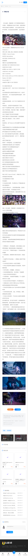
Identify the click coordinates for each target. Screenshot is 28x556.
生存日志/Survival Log (7, 479)
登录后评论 (9, 532)
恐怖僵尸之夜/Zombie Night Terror (7, 463)
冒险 (9, 52)
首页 (3, 6)
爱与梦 (4, 438)
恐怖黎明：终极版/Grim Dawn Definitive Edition (20, 480)
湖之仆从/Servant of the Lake (9, 510)
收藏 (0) (10, 409)
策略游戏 (4, 464)
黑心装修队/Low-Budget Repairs (9, 507)
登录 (25, 2)
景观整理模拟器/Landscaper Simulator (9, 515)
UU (5, 466)
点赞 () (18, 409)
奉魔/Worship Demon (19, 462)
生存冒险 (4, 481)
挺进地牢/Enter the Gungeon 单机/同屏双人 (9, 503)
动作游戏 (9, 430)
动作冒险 (17, 481)
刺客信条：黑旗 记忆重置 (8, 512)
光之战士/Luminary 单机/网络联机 (9, 505)
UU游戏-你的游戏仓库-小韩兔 (9, 420)
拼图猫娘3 (19, 438)
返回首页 (22, 20)
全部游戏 (6, 6)
